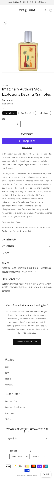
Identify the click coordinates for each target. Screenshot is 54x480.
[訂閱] (46, 439)
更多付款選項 (27, 147)
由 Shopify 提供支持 (32, 475)
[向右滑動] (33, 81)
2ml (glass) (10, 113)
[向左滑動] (21, 81)
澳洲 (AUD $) (17, 456)
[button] (3, 10)
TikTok (8, 419)
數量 (4, 119)
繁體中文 (35, 456)
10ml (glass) (43, 113)
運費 (3, 104)
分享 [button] (7, 253)
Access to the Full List (27, 341)
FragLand (23, 475)
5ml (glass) (26, 113)
